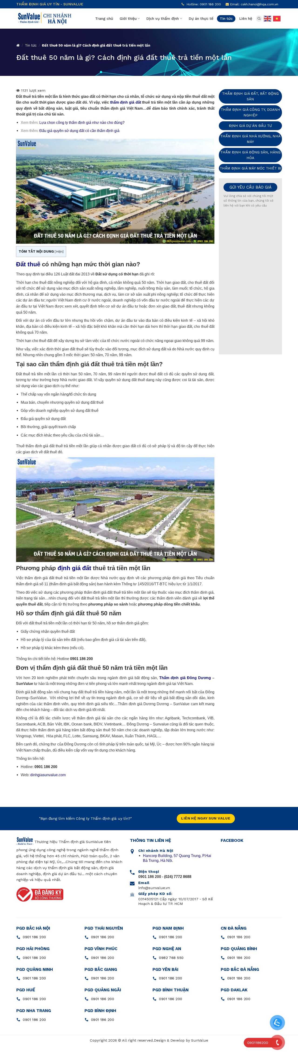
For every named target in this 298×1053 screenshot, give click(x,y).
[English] (267, 18)
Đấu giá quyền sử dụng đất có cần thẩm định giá (79, 131)
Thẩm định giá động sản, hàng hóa (250, 155)
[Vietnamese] (277, 18)
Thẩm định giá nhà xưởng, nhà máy (250, 139)
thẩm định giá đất (125, 102)
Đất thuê (28, 264)
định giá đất (74, 568)
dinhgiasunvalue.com (48, 775)
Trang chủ (104, 18)
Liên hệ (245, 18)
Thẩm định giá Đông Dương (185, 678)
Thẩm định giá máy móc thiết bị (250, 168)
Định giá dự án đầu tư (250, 126)
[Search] (259, 19)
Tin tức (226, 18)
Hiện (59, 251)
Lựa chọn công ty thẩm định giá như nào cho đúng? (82, 123)
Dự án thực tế (201, 18)
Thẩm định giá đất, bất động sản (250, 96)
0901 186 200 (45, 767)
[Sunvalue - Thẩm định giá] (44, 18)
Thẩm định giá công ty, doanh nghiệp (250, 112)
